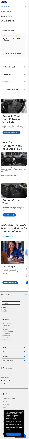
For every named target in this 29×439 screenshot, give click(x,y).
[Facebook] (1, 380)
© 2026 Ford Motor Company (9, 398)
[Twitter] (4, 380)
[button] (13, 347)
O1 (22, 127)
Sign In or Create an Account (13, 53)
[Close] (22, 412)
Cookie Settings (13, 434)
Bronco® (4, 309)
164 (7, 273)
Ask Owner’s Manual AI (9, 236)
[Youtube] (7, 380)
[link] (5, 401)
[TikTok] (4, 383)
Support (3, 11)
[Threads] (1, 383)
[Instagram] (9, 380)
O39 (7, 171)
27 (5, 171)
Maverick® (4, 311)
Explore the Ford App (10, 282)
